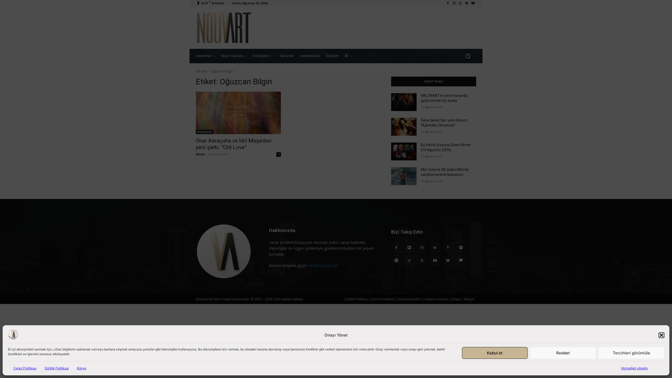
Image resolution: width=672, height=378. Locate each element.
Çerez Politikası (24, 368)
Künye (81, 368)
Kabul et (495, 352)
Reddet (563, 352)
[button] (661, 335)
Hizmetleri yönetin (634, 368)
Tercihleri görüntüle (631, 352)
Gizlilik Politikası (57, 368)
